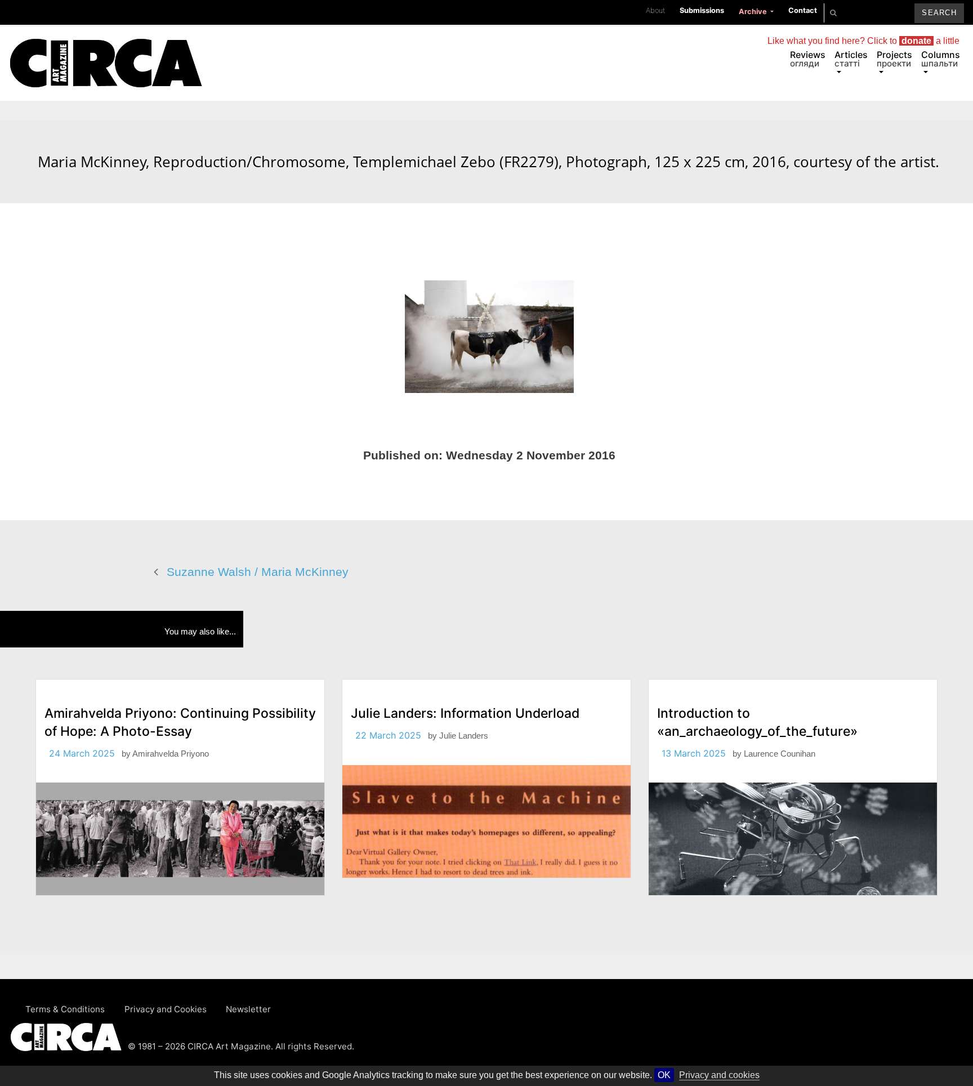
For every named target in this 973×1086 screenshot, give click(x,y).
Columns (940, 59)
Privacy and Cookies (165, 1009)
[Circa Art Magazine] (105, 49)
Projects (894, 59)
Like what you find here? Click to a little (863, 41)
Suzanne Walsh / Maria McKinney (258, 572)
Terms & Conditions (65, 1009)
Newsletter (248, 1009)
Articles (851, 59)
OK (664, 1075)
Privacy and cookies (719, 1075)
